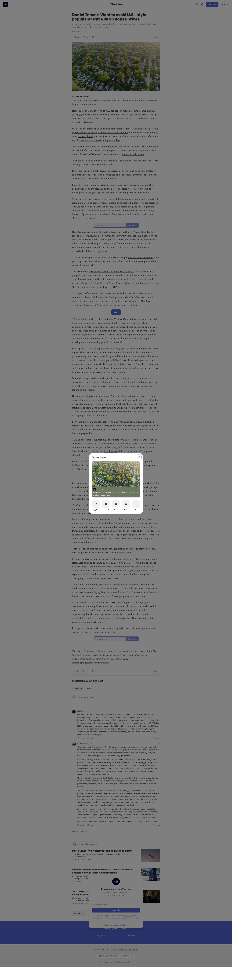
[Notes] (126, 504)
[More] (136, 504)
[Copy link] (96, 504)
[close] (139, 457)
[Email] (116, 504)
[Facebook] (106, 504)
